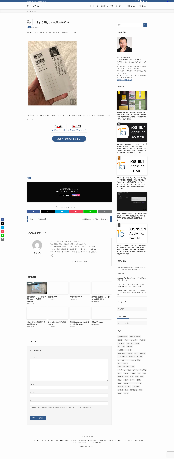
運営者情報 (65, 440)
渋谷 (141, 376)
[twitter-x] (135, 1)
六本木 (126, 373)
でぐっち (37, 253)
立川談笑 (120, 390)
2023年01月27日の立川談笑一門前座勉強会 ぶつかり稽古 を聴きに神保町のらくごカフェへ (132, 292)
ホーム (33, 440)
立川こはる (137, 383)
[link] (52, 255)
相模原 (126, 380)
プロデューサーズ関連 (139, 370)
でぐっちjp (33, 6)
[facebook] (133, 1)
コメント (33, 357)
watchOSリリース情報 (124, 350)
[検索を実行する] (145, 25)
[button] (33, 211)
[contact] (143, 1)
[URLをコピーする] (105, 211)
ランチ (120, 373)
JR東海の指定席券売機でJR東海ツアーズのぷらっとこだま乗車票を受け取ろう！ (132, 269)
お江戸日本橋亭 (122, 357)
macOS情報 (121, 347)
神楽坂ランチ (128, 383)
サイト (32, 400)
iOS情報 (120, 340)
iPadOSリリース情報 (131, 340)
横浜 (136, 376)
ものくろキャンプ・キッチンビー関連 (129, 360)
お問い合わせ (93, 440)
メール (32, 392)
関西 (140, 390)
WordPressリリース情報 (125, 353)
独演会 (120, 380)
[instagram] (138, 1)
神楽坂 (139, 380)
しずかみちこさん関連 (135, 357)
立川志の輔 (136, 386)
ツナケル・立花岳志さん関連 (126, 367)
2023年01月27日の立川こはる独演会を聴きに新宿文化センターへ (132, 279)
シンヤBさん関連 (123, 363)
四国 (144, 373)
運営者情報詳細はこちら (124, 80)
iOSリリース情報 (135, 337)
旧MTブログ (54, 440)
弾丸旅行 (120, 376)
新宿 (126, 376)
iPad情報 (142, 340)
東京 (131, 376)
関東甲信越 (133, 390)
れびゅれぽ (74, 440)
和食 (139, 373)
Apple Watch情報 (123, 337)
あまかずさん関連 (139, 353)
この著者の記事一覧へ (79, 261)
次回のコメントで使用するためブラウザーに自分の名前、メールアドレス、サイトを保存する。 (62, 407)
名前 (32, 384)
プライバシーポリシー (126, 440)
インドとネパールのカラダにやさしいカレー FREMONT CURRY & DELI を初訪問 (132, 285)
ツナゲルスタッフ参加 (124, 370)
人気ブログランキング (77, 130)
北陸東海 (133, 373)
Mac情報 (129, 347)
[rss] (141, 1)
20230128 (121, 274)
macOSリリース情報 (133, 343)
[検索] (146, 1)
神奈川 (132, 380)
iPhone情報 (121, 343)
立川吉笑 (120, 386)
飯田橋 (120, 393)
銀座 (126, 390)
